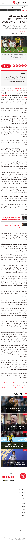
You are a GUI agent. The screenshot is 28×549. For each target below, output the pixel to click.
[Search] (8, 2)
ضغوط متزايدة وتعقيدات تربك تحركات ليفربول (16, 410)
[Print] (14, 65)
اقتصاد (7, 7)
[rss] (3, 477)
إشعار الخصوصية (21, 489)
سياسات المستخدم (20, 486)
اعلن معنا (23, 498)
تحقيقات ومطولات (20, 530)
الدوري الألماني (14, 387)
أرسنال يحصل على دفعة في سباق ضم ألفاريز (16, 463)
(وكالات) (22, 31)
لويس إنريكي (5, 387)
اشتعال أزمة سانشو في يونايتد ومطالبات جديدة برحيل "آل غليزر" (11, 218)
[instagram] (9, 477)
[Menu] (3, 2)
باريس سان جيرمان (13, 90)
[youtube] (8, 477)
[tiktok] (4, 477)
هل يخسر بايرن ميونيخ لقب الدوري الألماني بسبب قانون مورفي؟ (12, 225)
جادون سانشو (15, 383)
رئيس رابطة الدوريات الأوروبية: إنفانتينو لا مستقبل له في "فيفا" (14, 427)
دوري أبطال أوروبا (11, 385)
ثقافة (23, 515)
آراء (12, 7)
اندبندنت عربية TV (21, 533)
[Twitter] (11, 477)
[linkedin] (6, 477)
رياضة (15, 393)
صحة (24, 527)
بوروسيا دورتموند (19, 88)
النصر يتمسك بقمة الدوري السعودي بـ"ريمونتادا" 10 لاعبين (15, 445)
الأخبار (24, 7)
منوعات (23, 521)
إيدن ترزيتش (23, 387)
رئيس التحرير (22, 492)
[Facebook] (13, 477)
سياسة (18, 7)
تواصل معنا (22, 495)
